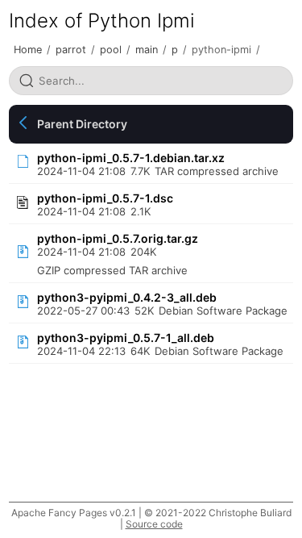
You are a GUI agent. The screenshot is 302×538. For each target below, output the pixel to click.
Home (28, 50)
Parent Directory (82, 124)
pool (111, 50)
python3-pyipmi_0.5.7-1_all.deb (125, 337)
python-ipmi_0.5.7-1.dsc (105, 198)
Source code (154, 524)
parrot (71, 50)
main (146, 50)
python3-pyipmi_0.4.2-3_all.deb (127, 297)
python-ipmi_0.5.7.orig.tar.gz (117, 238)
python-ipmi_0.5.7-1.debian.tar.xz (131, 158)
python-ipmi (221, 50)
